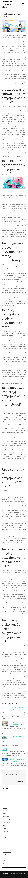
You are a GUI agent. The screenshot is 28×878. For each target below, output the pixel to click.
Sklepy (5, 837)
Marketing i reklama (8, 810)
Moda (4, 813)
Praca (4, 825)
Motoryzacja (6, 816)
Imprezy (5, 807)
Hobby (4, 805)
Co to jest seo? (14, 749)
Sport (4, 840)
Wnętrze (5, 860)
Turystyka (5, 849)
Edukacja (5, 802)
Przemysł (5, 831)
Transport (5, 846)
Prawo (4, 828)
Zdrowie (5, 863)
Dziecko (5, 799)
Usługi (4, 857)
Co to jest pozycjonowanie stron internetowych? (16, 780)
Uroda (4, 854)
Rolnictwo (5, 834)
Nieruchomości (7, 819)
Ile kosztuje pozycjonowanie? (12, 774)
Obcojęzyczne (6, 822)
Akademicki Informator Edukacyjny (7, 4)
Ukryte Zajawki (7, 851)
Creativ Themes (16, 875)
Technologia (6, 843)
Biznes (5, 793)
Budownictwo (6, 796)
